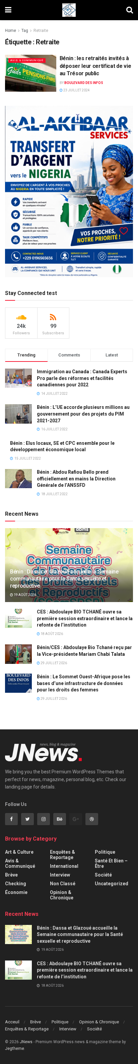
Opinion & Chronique (61, 895)
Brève (11, 875)
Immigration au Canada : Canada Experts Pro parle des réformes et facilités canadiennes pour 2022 (82, 378)
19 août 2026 (24, 595)
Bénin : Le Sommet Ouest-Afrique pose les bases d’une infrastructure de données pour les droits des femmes (83, 683)
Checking (15, 883)
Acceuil (12, 1021)
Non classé (62, 883)
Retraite (40, 30)
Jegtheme (14, 1048)
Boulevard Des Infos (83, 83)
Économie (16, 892)
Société (103, 875)
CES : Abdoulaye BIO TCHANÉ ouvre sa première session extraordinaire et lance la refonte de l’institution (85, 618)
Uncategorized (111, 883)
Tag (24, 30)
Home (10, 30)
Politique (105, 852)
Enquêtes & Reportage (62, 854)
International (64, 866)
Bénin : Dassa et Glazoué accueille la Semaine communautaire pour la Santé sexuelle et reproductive (64, 578)
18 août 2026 (51, 634)
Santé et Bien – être (111, 863)
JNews (26, 1041)
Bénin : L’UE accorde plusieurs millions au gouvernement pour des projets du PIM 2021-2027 (83, 414)
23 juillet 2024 (76, 90)
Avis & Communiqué (27, 60)
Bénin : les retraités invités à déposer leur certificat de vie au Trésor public (95, 66)
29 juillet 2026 (53, 663)
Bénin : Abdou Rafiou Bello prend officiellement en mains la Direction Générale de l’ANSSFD (76, 478)
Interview (60, 875)
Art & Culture (19, 852)
